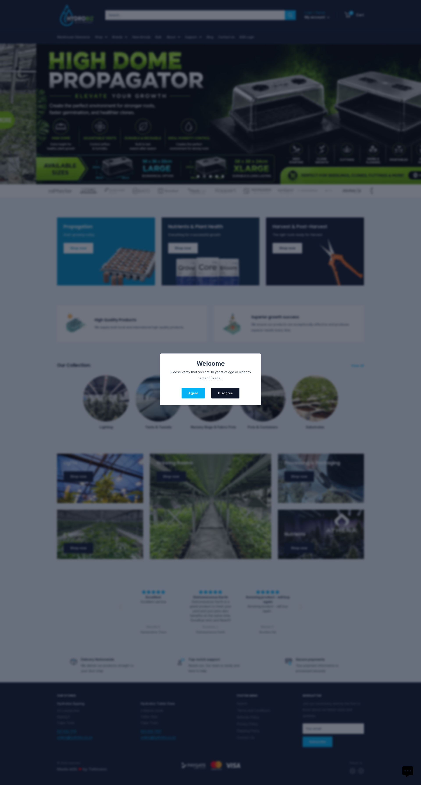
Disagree (225, 393)
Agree (193, 393)
